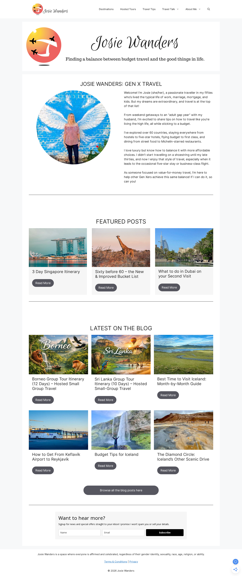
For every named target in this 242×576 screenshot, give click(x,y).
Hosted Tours (128, 9)
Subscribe (165, 532)
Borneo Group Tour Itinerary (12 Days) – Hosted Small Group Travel (58, 384)
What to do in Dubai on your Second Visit (179, 273)
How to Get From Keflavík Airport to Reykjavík (56, 457)
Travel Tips (149, 9)
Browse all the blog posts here (121, 490)
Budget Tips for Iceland (116, 454)
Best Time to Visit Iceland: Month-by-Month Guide (181, 381)
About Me (191, 9)
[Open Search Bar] (208, 9)
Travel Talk (168, 9)
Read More (43, 283)
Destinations (106, 9)
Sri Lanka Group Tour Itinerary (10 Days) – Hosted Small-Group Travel (121, 384)
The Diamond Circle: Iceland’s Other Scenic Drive (183, 457)
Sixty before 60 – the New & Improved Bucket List (119, 274)
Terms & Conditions (115, 561)
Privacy (133, 561)
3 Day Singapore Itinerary (56, 271)
